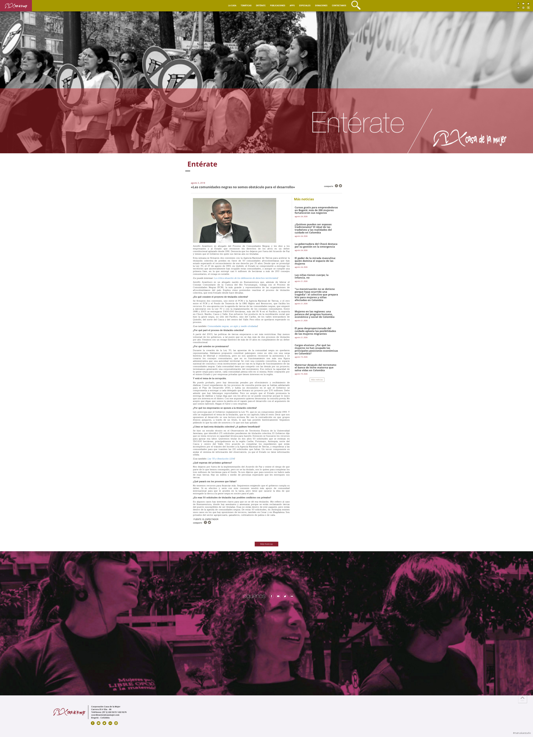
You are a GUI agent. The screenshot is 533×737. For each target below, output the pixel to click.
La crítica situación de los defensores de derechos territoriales (245, 278)
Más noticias (317, 379)
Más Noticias (266, 544)
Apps (292, 5)
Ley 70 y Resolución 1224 (220, 459)
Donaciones (321, 5)
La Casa (232, 5)
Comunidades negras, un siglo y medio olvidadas (232, 326)
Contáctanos (339, 5)
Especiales (305, 5)
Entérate (261, 5)
